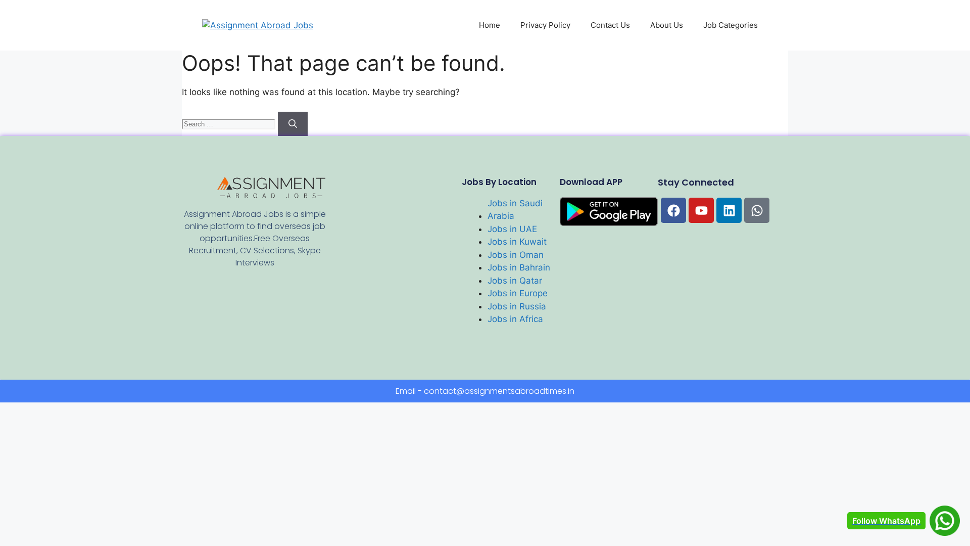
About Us (666, 25)
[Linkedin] (729, 210)
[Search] (293, 124)
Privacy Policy (545, 25)
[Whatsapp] (756, 210)
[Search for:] (230, 123)
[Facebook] (673, 210)
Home (489, 25)
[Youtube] (701, 210)
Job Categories (730, 25)
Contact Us (610, 25)
